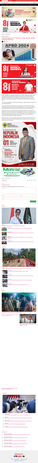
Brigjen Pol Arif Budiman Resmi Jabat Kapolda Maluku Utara (18, 284)
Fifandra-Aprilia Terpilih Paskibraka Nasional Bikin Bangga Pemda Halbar (28, 324)
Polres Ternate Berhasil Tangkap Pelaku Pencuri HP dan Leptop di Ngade (20, 280)
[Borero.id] (6, 2)
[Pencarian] (35, 2)
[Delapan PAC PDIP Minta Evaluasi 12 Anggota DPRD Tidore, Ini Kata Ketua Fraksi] (4, 233)
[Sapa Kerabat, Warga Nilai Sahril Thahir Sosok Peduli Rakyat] (19, 302)
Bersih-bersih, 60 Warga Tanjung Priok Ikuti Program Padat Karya (15, 440)
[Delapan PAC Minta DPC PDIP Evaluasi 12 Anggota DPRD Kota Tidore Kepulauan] (4, 242)
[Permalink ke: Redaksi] (2, 41)
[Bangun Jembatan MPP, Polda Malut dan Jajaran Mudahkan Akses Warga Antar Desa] (19, 257)
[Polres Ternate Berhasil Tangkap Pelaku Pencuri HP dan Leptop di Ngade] (4, 281)
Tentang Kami (17, 459)
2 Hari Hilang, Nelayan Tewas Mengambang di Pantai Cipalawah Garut (15, 443)
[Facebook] (14, 456)
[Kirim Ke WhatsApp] (35, 180)
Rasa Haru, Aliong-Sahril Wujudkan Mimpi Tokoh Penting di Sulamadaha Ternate (10, 389)
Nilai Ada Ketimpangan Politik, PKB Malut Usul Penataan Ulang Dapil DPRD (19, 228)
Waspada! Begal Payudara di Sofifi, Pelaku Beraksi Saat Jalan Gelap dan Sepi (17, 434)
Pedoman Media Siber (23, 459)
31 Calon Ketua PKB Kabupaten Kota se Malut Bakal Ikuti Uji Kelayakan (13, 225)
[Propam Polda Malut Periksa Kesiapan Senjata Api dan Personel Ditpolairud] (4, 276)
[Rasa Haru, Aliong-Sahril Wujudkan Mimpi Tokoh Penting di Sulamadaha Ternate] (10, 350)
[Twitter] (16, 456)
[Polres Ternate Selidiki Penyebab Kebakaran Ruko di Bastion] (4, 272)
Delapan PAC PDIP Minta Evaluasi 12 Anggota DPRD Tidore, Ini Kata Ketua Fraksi (20, 232)
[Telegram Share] (33, 180)
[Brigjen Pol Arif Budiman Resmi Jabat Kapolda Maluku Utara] (4, 285)
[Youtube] (20, 456)
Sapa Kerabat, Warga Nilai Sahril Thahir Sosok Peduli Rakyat (12, 312)
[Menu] (2, 2)
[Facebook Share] (27, 180)
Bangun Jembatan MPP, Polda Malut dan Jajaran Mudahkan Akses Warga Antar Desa (16, 268)
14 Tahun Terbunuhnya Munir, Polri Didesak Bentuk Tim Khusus (14, 446)
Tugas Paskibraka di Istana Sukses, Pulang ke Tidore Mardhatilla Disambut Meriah (15, 0)
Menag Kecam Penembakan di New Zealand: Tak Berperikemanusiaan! (15, 437)
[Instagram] (18, 456)
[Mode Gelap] (34, 2)
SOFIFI (7, 36)
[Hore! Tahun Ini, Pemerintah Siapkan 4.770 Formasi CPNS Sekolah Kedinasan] (19, 404)
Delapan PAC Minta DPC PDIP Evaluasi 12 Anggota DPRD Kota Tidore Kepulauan (20, 241)
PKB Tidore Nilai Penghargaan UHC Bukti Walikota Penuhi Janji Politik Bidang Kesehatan (20, 238)
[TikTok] (23, 456)
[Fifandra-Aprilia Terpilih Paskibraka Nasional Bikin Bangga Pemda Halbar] (28, 318)
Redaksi (5, 41)
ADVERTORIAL (4, 36)
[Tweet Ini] (29, 180)
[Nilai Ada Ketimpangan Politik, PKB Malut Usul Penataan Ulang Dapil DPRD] (4, 229)
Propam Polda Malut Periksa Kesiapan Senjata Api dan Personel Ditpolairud (20, 275)
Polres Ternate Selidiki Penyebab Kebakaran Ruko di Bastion (18, 271)
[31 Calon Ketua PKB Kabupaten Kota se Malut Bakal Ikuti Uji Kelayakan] (19, 216)
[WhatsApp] (22, 456)
